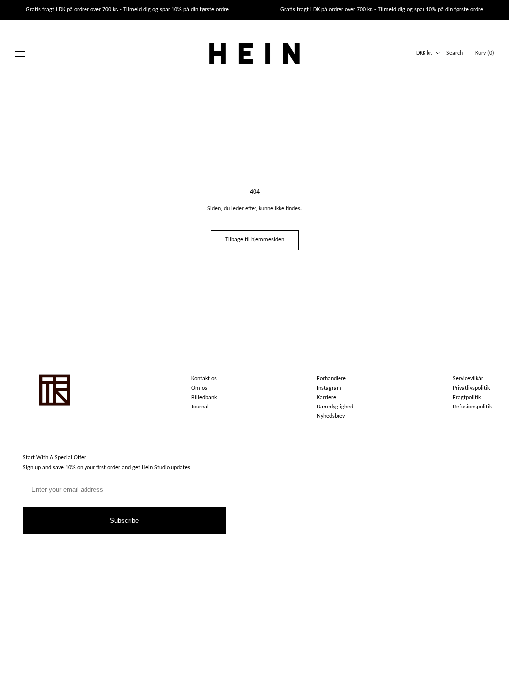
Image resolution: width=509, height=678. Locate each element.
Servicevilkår (468, 379)
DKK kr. (424, 53)
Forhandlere (331, 379)
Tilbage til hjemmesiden (254, 240)
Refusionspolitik (472, 407)
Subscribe (124, 520)
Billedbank (204, 398)
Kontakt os (204, 379)
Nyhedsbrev (331, 416)
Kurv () (484, 53)
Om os (199, 388)
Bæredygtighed (335, 407)
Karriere (326, 398)
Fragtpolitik (467, 398)
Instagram (329, 388)
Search (454, 53)
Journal (200, 407)
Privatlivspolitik (471, 388)
